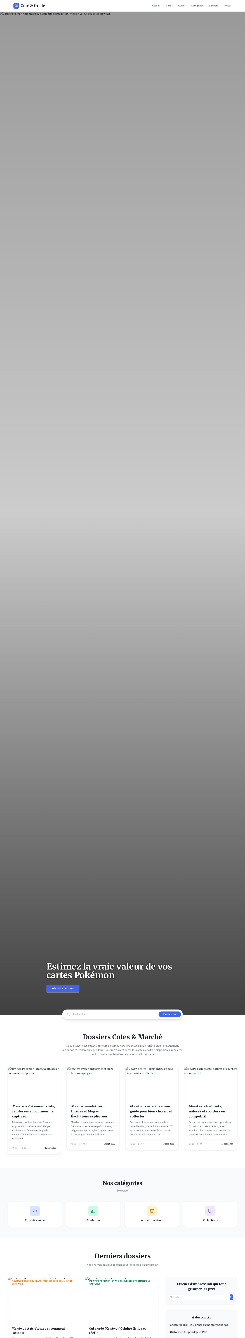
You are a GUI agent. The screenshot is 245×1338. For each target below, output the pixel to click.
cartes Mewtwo (145, 1050)
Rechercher (170, 1014)
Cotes (169, 6)
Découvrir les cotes (63, 988)
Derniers (213, 6)
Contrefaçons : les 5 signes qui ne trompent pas (199, 1325)
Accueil (156, 6)
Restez (228, 6)
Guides (182, 6)
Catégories (197, 6)
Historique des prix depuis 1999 (189, 1332)
